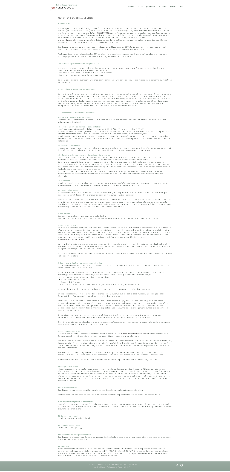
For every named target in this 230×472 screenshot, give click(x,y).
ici (89, 418)
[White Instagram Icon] (181, 465)
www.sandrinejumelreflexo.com (71, 40)
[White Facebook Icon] (176, 465)
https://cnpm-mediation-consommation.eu (103, 453)
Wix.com (137, 464)
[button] (146, 6)
